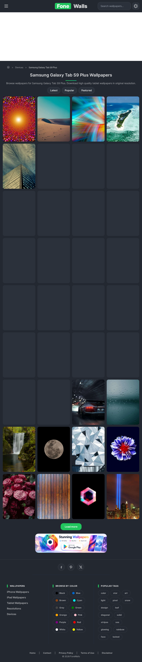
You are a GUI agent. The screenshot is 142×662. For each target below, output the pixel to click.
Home (33, 653)
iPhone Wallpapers (18, 591)
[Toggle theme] (135, 6)
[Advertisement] (71, 36)
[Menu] (6, 6)
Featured (86, 90)
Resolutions (14, 608)
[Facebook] (61, 567)
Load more (71, 526)
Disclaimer (107, 653)
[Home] (8, 67)
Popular (69, 90)
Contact (47, 653)
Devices (19, 67)
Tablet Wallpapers (17, 602)
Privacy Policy (66, 653)
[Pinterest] (71, 567)
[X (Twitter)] (80, 567)
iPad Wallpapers (16, 597)
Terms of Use (87, 653)
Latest (53, 90)
